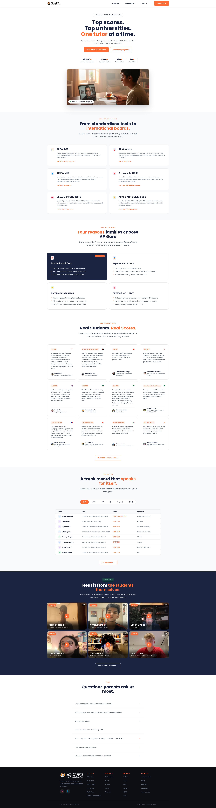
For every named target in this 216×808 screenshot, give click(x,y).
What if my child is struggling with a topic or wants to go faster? (99, 738)
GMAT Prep (91, 784)
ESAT (125, 784)
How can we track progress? (86, 747)
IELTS (125, 792)
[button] (115, 3)
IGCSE (107, 788)
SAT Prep (90, 777)
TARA (125, 788)
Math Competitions (94, 796)
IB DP (107, 781)
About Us (144, 788)
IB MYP (107, 784)
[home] (54, 3)
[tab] (84, 502)
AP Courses (109, 777)
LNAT (125, 796)
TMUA (125, 777)
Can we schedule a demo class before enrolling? (93, 704)
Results (144, 784)
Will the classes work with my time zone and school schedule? (98, 712)
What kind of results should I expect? (89, 730)
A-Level (108, 792)
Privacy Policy (141, 804)
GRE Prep (90, 788)
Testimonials (146, 777)
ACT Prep (90, 781)
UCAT (125, 781)
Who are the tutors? (82, 721)
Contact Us (145, 792)
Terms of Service (151, 804)
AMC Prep (90, 792)
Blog (143, 781)
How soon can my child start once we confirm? (93, 756)
